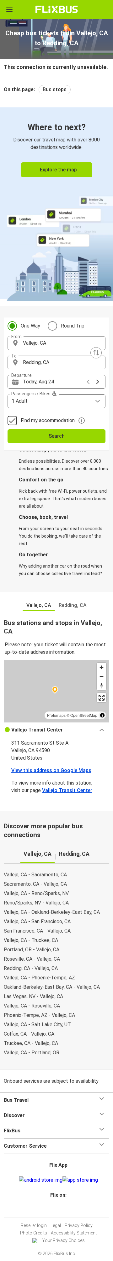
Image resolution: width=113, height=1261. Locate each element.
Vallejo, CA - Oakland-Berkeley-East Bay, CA (52, 912)
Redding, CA (73, 605)
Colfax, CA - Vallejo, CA (29, 1034)
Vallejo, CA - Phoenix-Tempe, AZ (39, 978)
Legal (56, 1225)
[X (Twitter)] (61, 1210)
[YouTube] (57, 1210)
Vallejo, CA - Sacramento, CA (35, 875)
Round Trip (72, 326)
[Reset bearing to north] (101, 685)
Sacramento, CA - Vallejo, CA (35, 884)
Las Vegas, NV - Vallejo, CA (33, 996)
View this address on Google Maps (51, 770)
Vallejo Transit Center (67, 790)
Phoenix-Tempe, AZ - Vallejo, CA (39, 1015)
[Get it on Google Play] (40, 1180)
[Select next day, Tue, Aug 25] (97, 382)
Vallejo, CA (38, 605)
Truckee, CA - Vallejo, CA (31, 1043)
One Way (30, 326)
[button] (56, 343)
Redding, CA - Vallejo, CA (31, 968)
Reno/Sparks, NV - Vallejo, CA (36, 903)
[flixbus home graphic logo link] (57, 9)
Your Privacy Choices (63, 1240)
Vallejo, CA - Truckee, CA (31, 940)
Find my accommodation (48, 420)
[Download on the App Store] (80, 1180)
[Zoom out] (101, 676)
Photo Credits (33, 1232)
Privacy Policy (79, 1225)
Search (57, 436)
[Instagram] (55, 1210)
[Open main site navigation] (9, 9)
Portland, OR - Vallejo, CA (31, 950)
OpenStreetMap (83, 715)
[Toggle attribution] (102, 715)
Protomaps (56, 715)
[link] (56, 203)
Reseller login (34, 1225)
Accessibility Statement (74, 1232)
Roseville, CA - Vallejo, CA (32, 959)
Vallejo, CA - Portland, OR (31, 1053)
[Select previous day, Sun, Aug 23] (88, 382)
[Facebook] (54, 1210)
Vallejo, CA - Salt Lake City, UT (37, 1024)
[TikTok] (63, 1210)
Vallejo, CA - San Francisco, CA (37, 921)
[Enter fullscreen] (101, 697)
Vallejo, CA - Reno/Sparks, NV (36, 893)
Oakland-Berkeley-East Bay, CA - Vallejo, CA (52, 987)
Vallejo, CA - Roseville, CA (32, 1006)
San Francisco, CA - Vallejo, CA (37, 931)
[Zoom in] (101, 667)
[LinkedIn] (59, 1210)
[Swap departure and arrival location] (96, 352)
